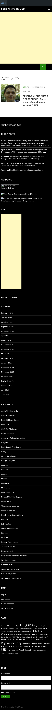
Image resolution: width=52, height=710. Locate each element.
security (4, 519)
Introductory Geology (23, 634)
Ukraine (43, 646)
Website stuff (6, 565)
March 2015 (6, 354)
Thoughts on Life (8, 546)
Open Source (31, 637)
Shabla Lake (30, 643)
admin (25, 87)
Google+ (4, 465)
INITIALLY (14, 634)
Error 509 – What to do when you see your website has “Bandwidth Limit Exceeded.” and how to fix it (23, 164)
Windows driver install (10, 569)
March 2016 (6, 340)
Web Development (8, 560)
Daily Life (4, 442)
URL (4, 649)
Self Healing (6, 524)
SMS (35, 643)
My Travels (5, 488)
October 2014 (6, 376)
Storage (4, 533)
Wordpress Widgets (39, 650)
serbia (24, 643)
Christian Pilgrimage (9, 429)
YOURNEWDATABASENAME (10, 653)
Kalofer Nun (34, 634)
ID (9, 634)
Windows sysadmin (8, 574)
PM (48, 637)
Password (5, 683)
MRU (13, 637)
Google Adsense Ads (15, 631)
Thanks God (26, 646)
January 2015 (6, 363)
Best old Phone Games (10, 420)
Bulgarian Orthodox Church (10, 628)
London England (6, 637)
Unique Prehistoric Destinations (14, 556)
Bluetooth (5, 424)
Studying (4, 537)
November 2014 (7, 372)
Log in (3, 595)
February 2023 (7, 313)
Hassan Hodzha (27, 631)
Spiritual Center (42, 643)
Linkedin (4, 470)
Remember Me (9, 693)
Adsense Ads (5, 626)
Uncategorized (7, 551)
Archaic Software (8, 415)
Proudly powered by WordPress (12, 707)
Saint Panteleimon (30, 640)
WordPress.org (7, 608)
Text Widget (18, 646)
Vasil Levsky (26, 650)
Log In (3, 3)
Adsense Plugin (15, 626)
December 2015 (7, 345)
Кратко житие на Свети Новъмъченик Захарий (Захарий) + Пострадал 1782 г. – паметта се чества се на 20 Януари (25, 151)
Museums (5, 483)
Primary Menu (49, 9)
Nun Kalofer (23, 637)
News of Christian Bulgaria (11, 497)
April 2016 (5, 336)
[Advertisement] (26, 38)
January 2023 (6, 318)
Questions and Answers (10, 506)
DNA (20, 628)
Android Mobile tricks (9, 411)
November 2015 (7, 349)
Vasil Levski (15, 650)
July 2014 (5, 390)
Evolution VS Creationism (11, 447)
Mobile (4, 474)
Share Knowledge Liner (13, 8)
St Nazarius (10, 646)
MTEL (17, 637)
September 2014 (8, 381)
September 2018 (8, 327)
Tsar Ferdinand (35, 646)
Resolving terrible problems (12, 515)
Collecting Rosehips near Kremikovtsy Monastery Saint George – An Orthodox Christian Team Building (23, 157)
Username (5, 673)
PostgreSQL (6, 501)
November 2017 (7, 331)
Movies (4, 479)
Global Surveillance (8, 456)
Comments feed (7, 604)
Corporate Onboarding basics (13, 438)
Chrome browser (8, 433)
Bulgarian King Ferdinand (42, 626)
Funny (3, 452)
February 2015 (7, 358)
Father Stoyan (38, 628)
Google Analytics (8, 461)
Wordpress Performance (11, 578)
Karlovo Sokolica (43, 634)
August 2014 (6, 385)
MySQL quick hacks (9, 492)
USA (10, 650)
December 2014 (7, 367)
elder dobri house (27, 628)
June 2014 (5, 394)
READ (3, 640)
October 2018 (6, 322)
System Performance (9, 542)
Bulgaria (27, 625)
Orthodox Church (41, 637)
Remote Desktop (8, 510)
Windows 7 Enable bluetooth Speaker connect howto (22, 170)
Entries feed (6, 599)
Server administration (9, 528)
